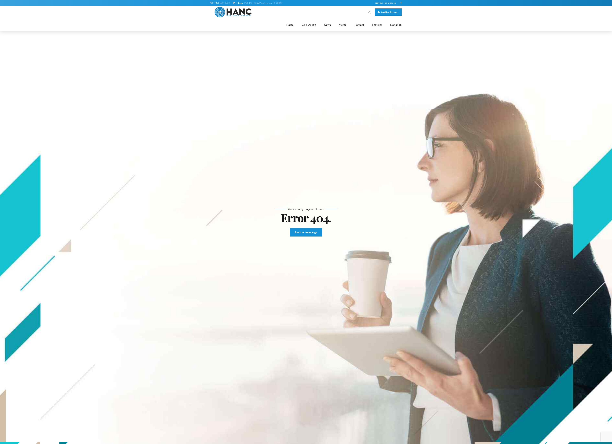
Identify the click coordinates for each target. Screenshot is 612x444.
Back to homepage (306, 232)
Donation (396, 24)
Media (342, 24)
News (327, 24)
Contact (359, 24)
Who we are (309, 24)
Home (290, 24)
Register (377, 24)
